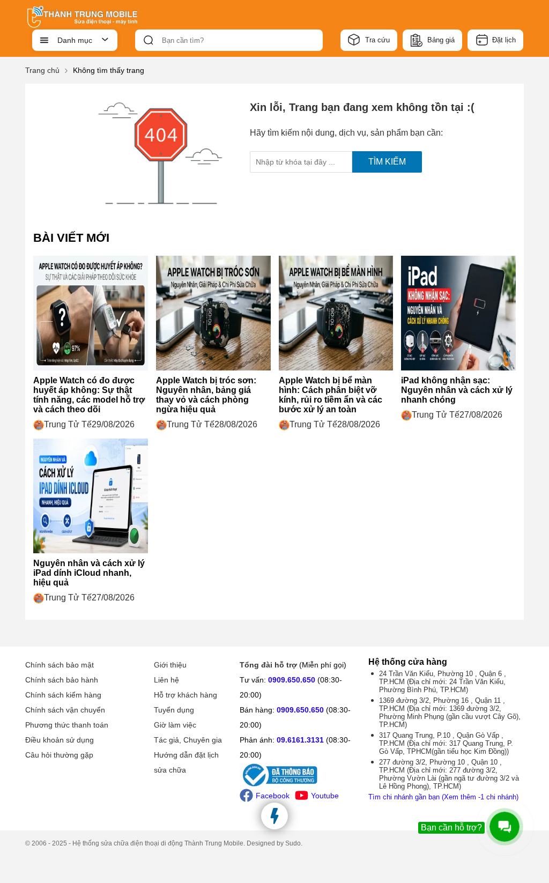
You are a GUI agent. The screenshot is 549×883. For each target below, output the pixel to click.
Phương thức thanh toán (66, 725)
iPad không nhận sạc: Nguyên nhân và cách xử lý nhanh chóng (457, 390)
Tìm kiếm (387, 161)
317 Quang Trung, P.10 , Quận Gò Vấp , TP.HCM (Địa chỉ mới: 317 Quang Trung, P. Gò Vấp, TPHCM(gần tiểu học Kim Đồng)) (446, 743)
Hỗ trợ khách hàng (185, 695)
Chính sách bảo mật (59, 665)
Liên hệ (166, 680)
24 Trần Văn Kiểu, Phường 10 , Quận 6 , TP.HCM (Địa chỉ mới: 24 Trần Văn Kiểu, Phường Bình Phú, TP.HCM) (442, 682)
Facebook (273, 795)
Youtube (325, 795)
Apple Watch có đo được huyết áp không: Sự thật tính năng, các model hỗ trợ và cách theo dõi (89, 395)
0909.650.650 (291, 680)
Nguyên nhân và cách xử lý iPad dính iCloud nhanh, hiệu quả (89, 573)
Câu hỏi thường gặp (59, 755)
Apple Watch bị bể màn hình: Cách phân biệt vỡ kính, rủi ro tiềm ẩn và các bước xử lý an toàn (330, 395)
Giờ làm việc (175, 725)
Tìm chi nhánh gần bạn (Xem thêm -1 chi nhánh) (443, 797)
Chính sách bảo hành (61, 680)
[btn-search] (148, 40)
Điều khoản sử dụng (59, 740)
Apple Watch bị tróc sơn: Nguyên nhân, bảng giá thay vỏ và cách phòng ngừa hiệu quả (206, 395)
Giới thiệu (170, 665)
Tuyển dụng (174, 710)
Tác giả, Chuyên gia (188, 740)
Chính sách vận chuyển (65, 710)
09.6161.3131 (300, 740)
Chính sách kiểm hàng (63, 695)
